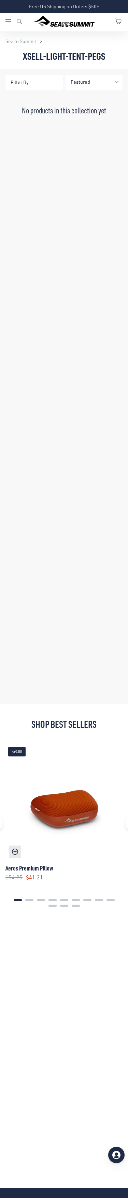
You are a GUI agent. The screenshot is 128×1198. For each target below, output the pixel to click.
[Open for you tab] (116, 1155)
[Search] (19, 22)
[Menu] (10, 22)
